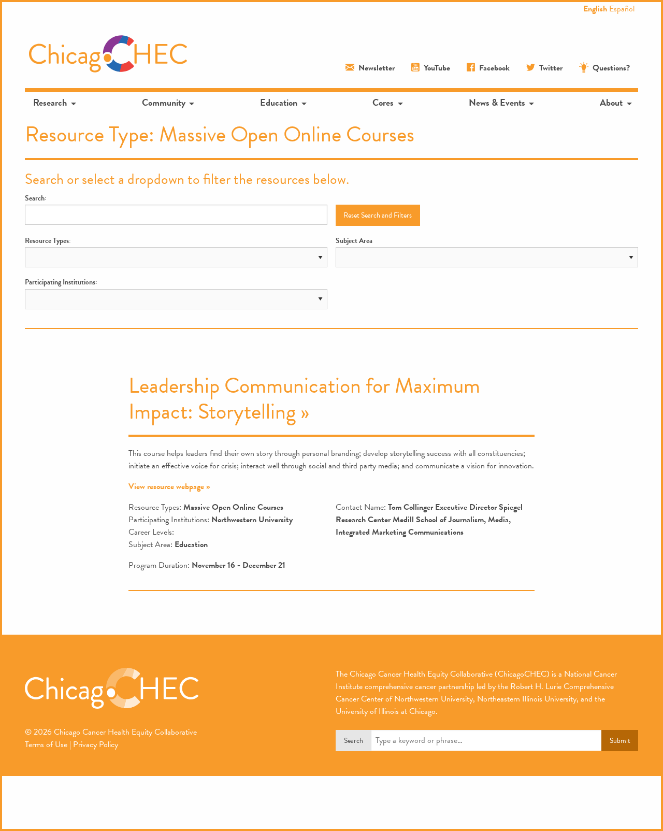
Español (622, 9)
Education (278, 102)
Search (353, 740)
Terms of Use (46, 744)
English (595, 9)
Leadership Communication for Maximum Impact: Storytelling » (304, 398)
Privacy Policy (95, 744)
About (611, 102)
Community (163, 102)
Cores (383, 102)
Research (50, 102)
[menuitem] (53, 102)
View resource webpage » (169, 486)
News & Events (497, 102)
